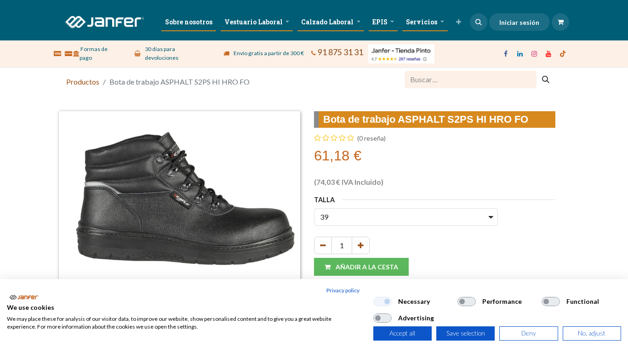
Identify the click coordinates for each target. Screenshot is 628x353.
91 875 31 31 (340, 52)
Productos (82, 81)
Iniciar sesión (519, 22)
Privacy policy (343, 290)
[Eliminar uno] (323, 245)
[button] (478, 22)
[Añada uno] (361, 245)
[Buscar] (545, 79)
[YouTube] (548, 53)
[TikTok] (562, 53)
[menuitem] (188, 21)
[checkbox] (382, 301)
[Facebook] (505, 53)
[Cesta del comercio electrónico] (560, 22)
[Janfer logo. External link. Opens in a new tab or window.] (23, 297)
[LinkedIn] (520, 53)
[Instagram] (534, 53)
